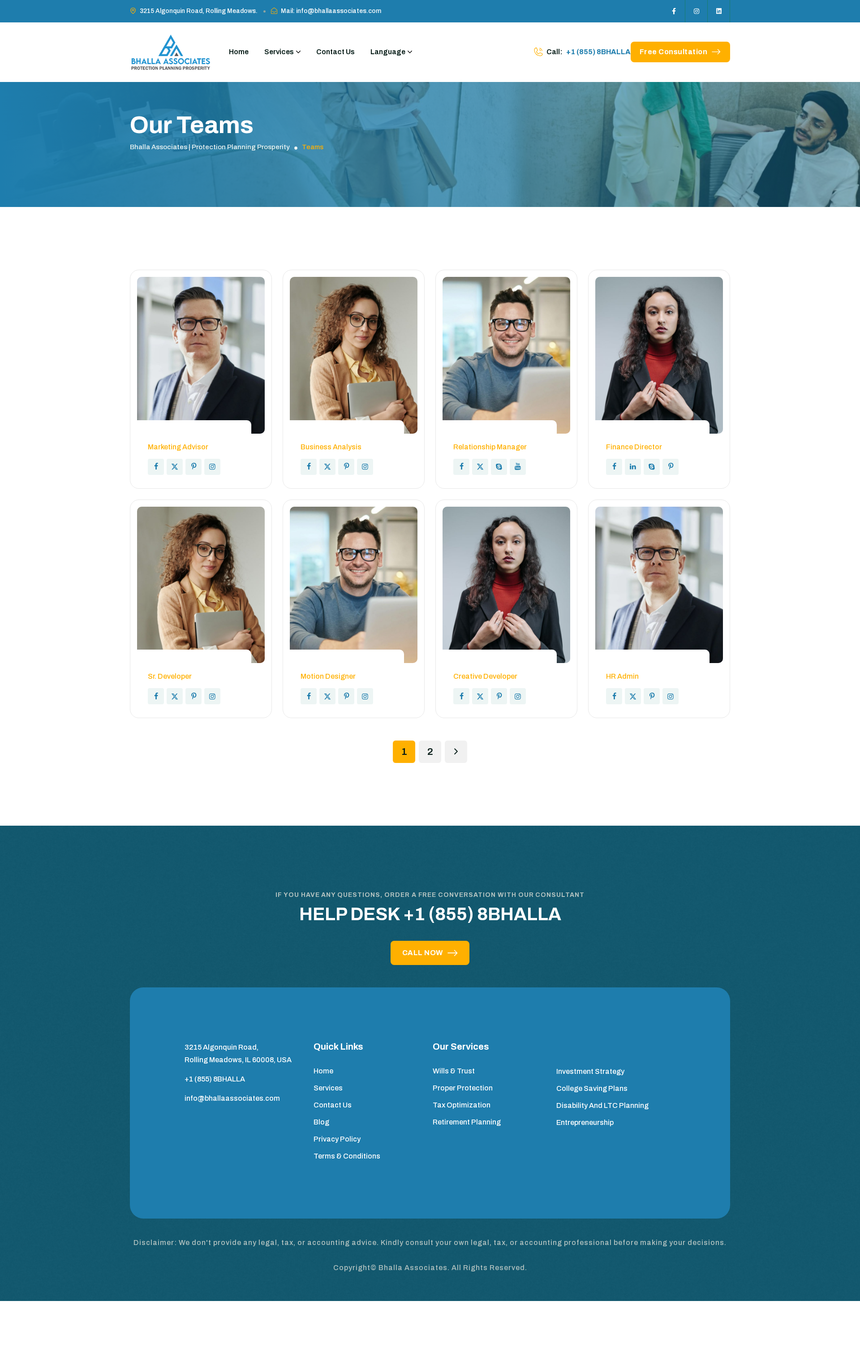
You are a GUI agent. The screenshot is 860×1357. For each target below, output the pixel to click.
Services (279, 52)
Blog (321, 1122)
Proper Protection (463, 1088)
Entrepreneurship (585, 1122)
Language (387, 52)
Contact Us (335, 52)
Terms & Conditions (347, 1156)
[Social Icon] (674, 11)
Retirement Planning (467, 1122)
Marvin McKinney (646, 663)
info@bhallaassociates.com (232, 1098)
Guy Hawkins (332, 433)
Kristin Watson (183, 663)
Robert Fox (479, 433)
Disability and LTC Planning (602, 1105)
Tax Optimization (461, 1105)
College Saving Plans (592, 1088)
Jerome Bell (481, 663)
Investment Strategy (590, 1071)
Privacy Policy (337, 1139)
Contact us (333, 1105)
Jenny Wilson (179, 433)
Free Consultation (674, 52)
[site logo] (170, 52)
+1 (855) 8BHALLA (598, 52)
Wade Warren (332, 663)
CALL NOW (422, 952)
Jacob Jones (637, 433)
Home (239, 52)
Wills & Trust (454, 1071)
